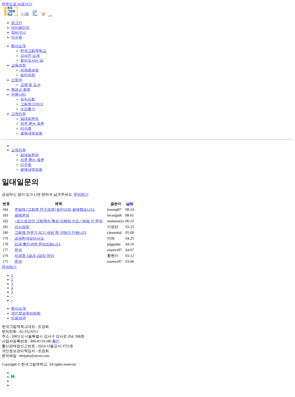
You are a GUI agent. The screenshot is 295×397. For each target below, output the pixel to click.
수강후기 (27, 109)
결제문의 (22, 215)
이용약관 (18, 318)
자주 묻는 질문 (32, 123)
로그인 (16, 23)
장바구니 (18, 32)
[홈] (12, 146)
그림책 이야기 (31, 104)
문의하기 (9, 267)
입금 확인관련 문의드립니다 (38, 244)
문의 (18, 250)
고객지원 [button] (18, 150)
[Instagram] (12, 381)
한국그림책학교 (33, 51)
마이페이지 (20, 28)
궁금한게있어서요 (29, 238)
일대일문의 (29, 119)
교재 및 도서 (30, 85)
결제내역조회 (31, 133)
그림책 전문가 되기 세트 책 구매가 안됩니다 (50, 233)
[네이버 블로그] (12, 377)
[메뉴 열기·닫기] (51, 16)
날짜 (129, 204)
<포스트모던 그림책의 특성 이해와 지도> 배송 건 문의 (59, 221)
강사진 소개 (30, 56)
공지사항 (27, 99)
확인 (55, 341)
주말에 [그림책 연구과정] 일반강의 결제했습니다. (55, 209)
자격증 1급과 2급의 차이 (34, 256)
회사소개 (18, 308)
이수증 (16, 37)
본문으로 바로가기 (17, 4)
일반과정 (27, 75)
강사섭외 (22, 227)
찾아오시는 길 (31, 60)
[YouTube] (12, 373)
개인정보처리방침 (26, 313)
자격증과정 (29, 70)
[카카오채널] (12, 385)
